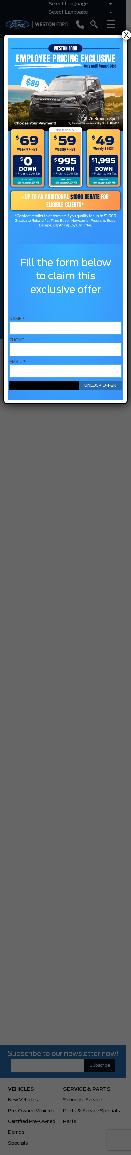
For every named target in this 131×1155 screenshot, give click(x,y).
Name (17, 319)
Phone (16, 340)
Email (17, 362)
